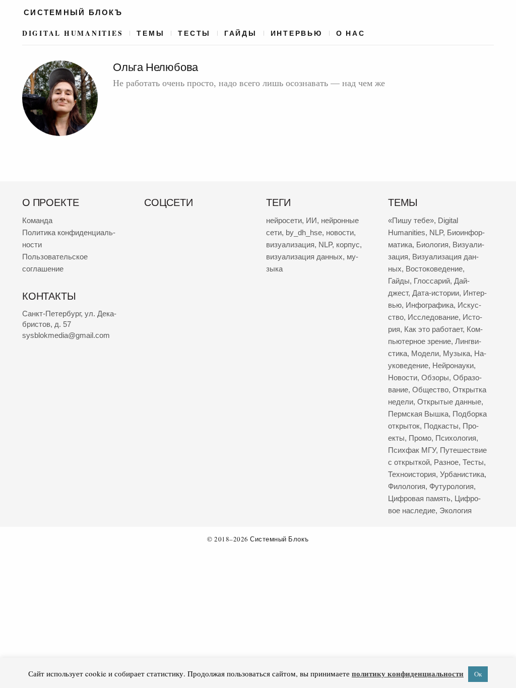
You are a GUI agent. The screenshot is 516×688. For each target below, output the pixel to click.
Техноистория (412, 474)
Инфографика (430, 305)
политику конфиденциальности (408, 673)
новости (340, 232)
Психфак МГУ (412, 450)
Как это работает (433, 329)
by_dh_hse (304, 232)
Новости (402, 377)
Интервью (296, 33)
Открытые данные (449, 401)
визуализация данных (304, 256)
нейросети (284, 220)
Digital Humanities (72, 33)
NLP (325, 244)
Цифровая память (419, 498)
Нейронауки (453, 365)
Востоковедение (434, 268)
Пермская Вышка (418, 413)
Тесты (194, 33)
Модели (425, 353)
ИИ (311, 220)
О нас (350, 33)
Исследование (433, 317)
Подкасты (441, 426)
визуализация (290, 244)
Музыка (456, 353)
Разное (446, 462)
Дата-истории (435, 293)
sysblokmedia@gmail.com (66, 335)
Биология (432, 244)
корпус (348, 244)
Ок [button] (478, 673)
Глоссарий (432, 281)
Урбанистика (462, 474)
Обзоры (435, 377)
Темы (150, 33)
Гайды (240, 33)
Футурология (451, 486)
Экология (455, 510)
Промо (420, 438)
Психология (455, 438)
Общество (430, 389)
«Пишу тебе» (411, 220)
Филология (406, 486)
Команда (37, 220)
